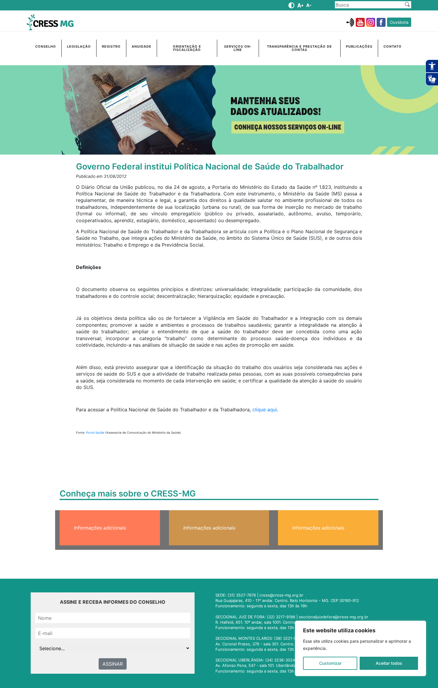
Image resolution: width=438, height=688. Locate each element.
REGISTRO (111, 46)
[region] (360, 648)
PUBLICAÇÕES (359, 46)
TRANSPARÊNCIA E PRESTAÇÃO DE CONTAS (299, 48)
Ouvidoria (399, 22)
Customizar (330, 663)
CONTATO (392, 46)
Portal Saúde (95, 432)
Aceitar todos (389, 663)
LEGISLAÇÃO (79, 46)
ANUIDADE (141, 46)
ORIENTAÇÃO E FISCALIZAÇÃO (187, 48)
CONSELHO (45, 46)
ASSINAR (112, 664)
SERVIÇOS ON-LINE (238, 48)
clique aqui (264, 410)
